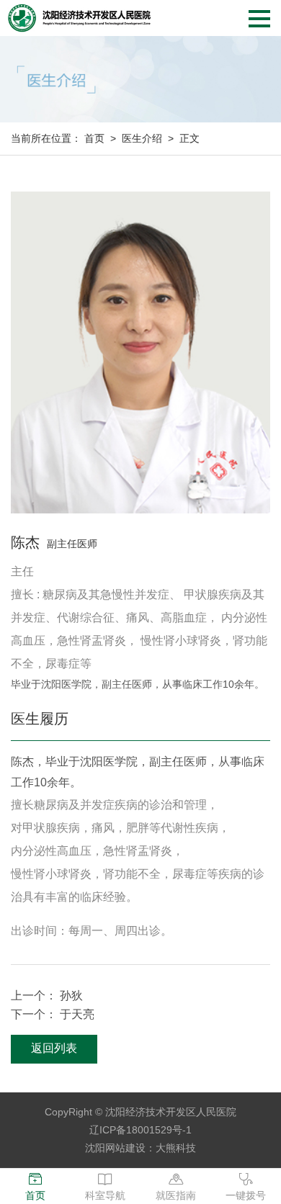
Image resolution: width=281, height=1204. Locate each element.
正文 (189, 138)
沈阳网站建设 (115, 1148)
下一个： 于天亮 (52, 1014)
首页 (94, 138)
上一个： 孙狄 (47, 995)
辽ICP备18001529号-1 (140, 1130)
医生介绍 (142, 138)
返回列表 (54, 1048)
